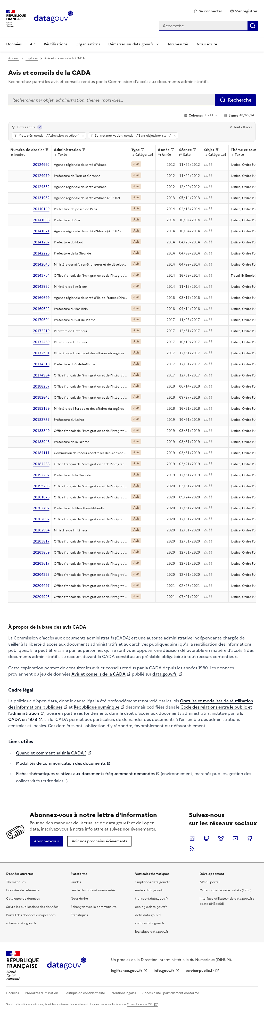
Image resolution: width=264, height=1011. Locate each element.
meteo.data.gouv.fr (149, 890)
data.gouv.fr (164, 674)
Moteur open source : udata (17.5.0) (225, 890)
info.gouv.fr (164, 970)
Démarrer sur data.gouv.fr (130, 44)
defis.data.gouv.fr (148, 915)
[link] (208, 11)
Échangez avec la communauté (94, 907)
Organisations (88, 44)
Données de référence (22, 890)
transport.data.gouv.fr (151, 898)
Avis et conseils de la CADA (98, 674)
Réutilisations (55, 44)
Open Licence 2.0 (140, 1004)
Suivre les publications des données (32, 907)
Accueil (13, 58)
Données (14, 44)
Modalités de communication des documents (61, 763)
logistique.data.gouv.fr (151, 931)
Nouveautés (178, 44)
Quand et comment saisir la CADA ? (51, 753)
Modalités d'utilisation (41, 993)
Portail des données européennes (30, 915)
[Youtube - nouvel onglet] (235, 838)
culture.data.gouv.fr (149, 923)
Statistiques (79, 915)
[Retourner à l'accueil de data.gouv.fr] (53, 18)
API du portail (210, 882)
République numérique (96, 707)
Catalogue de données (23, 898)
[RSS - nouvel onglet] (192, 848)
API (33, 44)
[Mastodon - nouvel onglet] (206, 838)
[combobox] (208, 26)
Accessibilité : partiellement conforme (170, 993)
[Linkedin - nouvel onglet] (192, 838)
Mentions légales (123, 993)
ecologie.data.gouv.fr (151, 907)
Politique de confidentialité (84, 993)
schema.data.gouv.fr (21, 923)
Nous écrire (207, 44)
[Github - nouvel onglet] (250, 838)
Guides (76, 882)
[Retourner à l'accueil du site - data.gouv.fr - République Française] (66, 965)
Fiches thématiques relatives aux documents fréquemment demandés (85, 773)
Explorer (32, 58)
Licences (12, 993)
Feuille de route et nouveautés (93, 890)
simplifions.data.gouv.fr (152, 882)
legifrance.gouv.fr (126, 970)
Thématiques (16, 882)
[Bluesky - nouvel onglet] (221, 838)
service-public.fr (200, 970)
